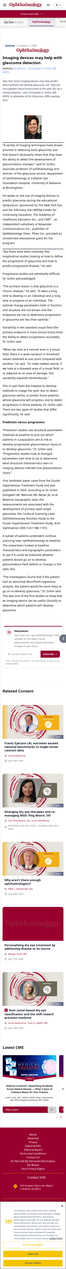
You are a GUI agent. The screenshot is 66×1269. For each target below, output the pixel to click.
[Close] (62, 1205)
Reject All (33, 1254)
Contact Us (33, 1157)
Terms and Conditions (33, 1153)
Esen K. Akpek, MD (38, 1022)
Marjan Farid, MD (17, 953)
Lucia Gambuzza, (17, 1022)
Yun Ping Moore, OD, (19, 820)
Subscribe (48, 654)
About (33, 1134)
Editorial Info (33, 1146)
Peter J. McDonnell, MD (20, 888)
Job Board (33, 1165)
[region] (33, 1235)
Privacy (33, 1142)
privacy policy (12, 663)
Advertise (33, 1138)
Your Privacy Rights (33, 1168)
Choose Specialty (30, 13)
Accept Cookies (33, 1263)
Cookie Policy (56, 1238)
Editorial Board (33, 1149)
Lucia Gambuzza (17, 755)
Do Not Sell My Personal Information (33, 1161)
